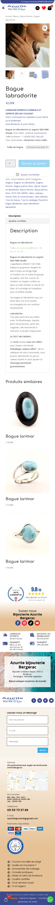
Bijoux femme (26, 16)
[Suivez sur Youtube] (37, 623)
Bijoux (16, 16)
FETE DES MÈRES (19, 193)
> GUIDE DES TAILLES (33, 136)
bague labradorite (14, 203)
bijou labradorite (31, 203)
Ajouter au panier (34, 163)
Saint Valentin (41, 196)
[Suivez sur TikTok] (30, 623)
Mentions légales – (29, 898)
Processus (11, 898)
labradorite (11, 207)
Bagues (9, 182)
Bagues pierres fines (23, 186)
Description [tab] (15, 215)
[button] (45, 28)
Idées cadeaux (36, 193)
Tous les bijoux (13, 200)
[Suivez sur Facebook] (18, 623)
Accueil (9, 16)
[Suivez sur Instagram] (24, 623)
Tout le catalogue (29, 200)
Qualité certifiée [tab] (17, 221)
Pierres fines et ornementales (20, 196)
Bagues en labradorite (24, 182)
